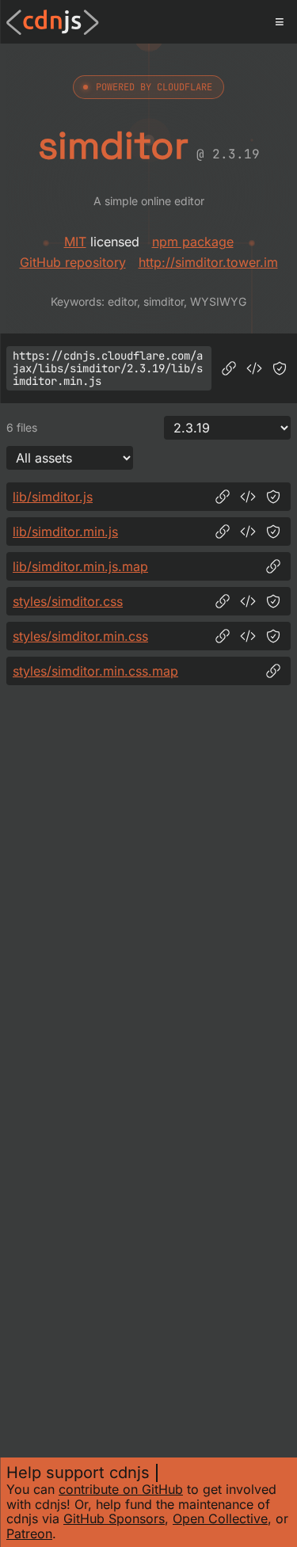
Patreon (29, 1533)
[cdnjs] (52, 22)
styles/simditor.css (68, 601)
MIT (75, 242)
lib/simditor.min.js (65, 531)
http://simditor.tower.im (208, 262)
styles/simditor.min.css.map (95, 671)
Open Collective (220, 1518)
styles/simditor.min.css (80, 636)
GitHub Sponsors (114, 1518)
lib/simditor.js (53, 497)
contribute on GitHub (121, 1489)
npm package (193, 242)
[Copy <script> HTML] (254, 368)
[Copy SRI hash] (279, 368)
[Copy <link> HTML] (248, 601)
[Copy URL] (229, 368)
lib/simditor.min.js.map (80, 566)
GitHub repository (73, 262)
